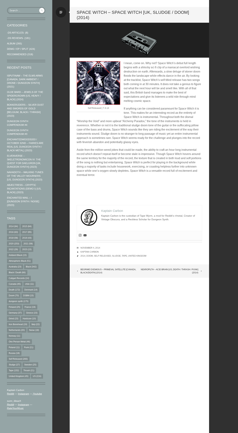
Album (11, 43)
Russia (14, 353)
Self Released (18, 359)
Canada (15, 284)
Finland (14, 307)
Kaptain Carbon (89, 252)
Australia (15, 266)
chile (29, 284)
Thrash (28, 370)
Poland (14, 347)
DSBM (28, 295)
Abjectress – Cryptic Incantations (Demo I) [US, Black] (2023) (24, 189)
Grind (13, 318)
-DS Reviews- (15, 38)
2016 (13, 232)
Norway (14, 336)
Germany (15, 313)
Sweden (30, 364)
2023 (27, 249)
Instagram (23, 393)
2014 (13, 226)
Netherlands (17, 330)
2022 (13, 249)
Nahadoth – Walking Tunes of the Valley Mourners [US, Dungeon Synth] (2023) (25, 176)
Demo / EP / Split (17, 49)
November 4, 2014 (90, 248)
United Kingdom (18, 376)
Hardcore (29, 318)
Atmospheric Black (20, 261)
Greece (31, 313)
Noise (34, 330)
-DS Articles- (15, 32)
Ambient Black (18, 255)
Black (31, 266)
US (37, 376)
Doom (14, 295)
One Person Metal (19, 341)
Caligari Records (19, 278)
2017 (27, 232)
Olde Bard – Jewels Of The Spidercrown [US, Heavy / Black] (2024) (25, 96)
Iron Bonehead (18, 324)
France (30, 307)
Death (14, 290)
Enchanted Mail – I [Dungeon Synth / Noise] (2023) (23, 201)
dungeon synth (18, 301)
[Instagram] (80, 235)
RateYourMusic (15, 408)
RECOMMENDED (16, 54)
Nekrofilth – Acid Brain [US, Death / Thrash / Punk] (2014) (169, 271)
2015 (27, 226)
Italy (36, 324)
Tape (14, 370)
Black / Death (17, 272)
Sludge (14, 364)
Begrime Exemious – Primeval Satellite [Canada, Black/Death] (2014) (108, 271)
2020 (14, 243)
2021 (28, 243)
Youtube (37, 393)
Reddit (10, 393)
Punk (28, 347)
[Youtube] (85, 235)
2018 (13, 238)
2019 (27, 238)
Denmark (30, 290)
